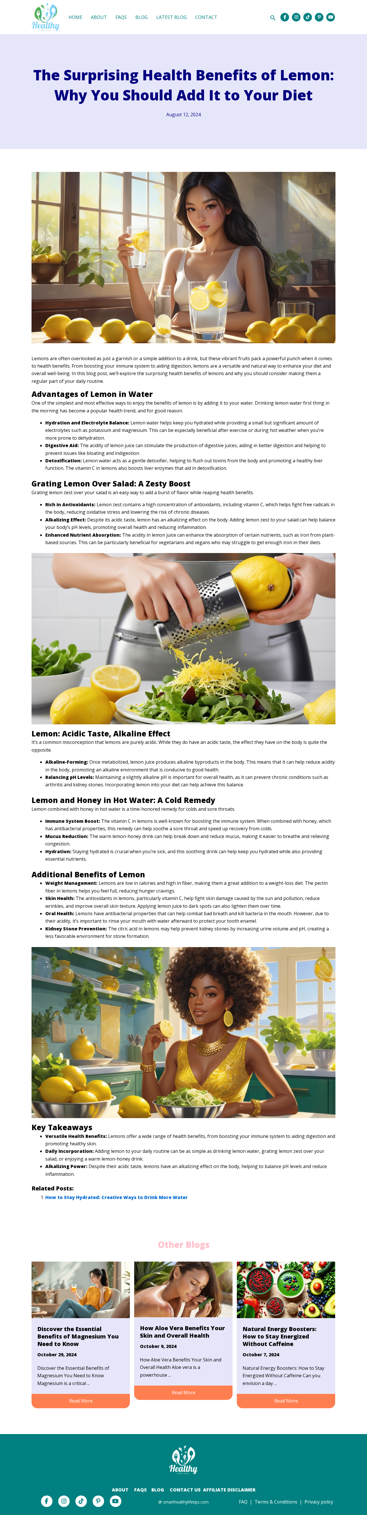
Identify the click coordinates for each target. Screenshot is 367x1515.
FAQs (140, 1490)
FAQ (243, 1502)
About (120, 1490)
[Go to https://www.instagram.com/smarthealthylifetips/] (296, 17)
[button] (81, 1401)
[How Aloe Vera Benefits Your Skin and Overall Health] (183, 1289)
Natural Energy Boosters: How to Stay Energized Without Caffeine (280, 1336)
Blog (157, 1490)
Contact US (185, 1490)
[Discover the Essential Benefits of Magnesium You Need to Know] (81, 1289)
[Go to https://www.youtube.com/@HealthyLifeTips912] (330, 17)
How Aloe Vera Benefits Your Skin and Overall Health (182, 1331)
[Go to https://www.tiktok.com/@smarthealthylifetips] (307, 17)
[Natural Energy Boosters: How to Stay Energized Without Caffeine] (286, 1289)
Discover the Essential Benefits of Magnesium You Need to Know (78, 1336)
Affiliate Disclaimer (229, 1490)
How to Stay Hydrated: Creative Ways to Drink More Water (116, 1197)
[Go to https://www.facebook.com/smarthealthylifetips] (284, 17)
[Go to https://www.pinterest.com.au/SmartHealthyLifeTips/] (319, 17)
